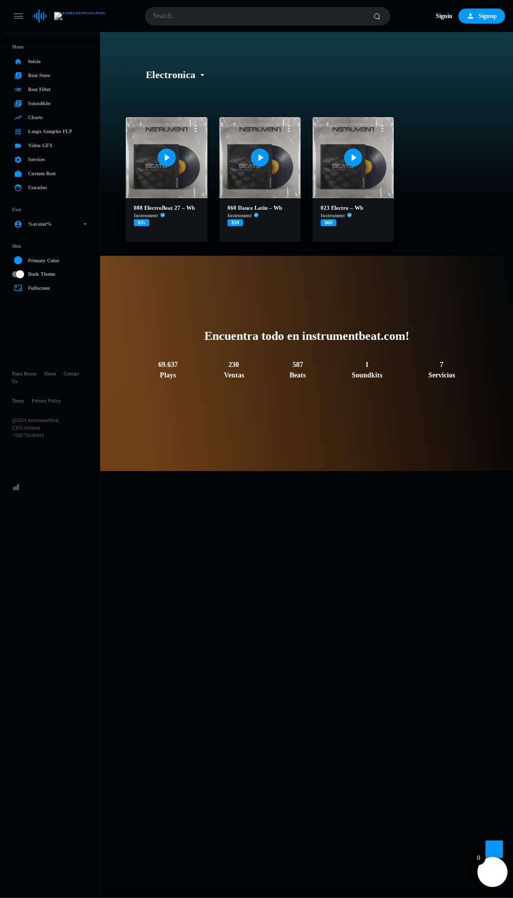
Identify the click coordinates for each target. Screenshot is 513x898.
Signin (444, 16)
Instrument (146, 215)
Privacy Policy (46, 400)
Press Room (24, 373)
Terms (18, 400)
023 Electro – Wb (342, 208)
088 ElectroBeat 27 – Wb (164, 208)
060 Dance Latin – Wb (254, 208)
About (50, 373)
